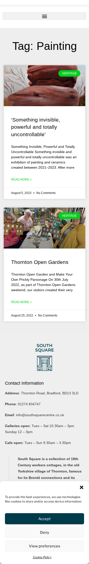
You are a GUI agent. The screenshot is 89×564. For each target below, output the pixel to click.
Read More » (21, 179)
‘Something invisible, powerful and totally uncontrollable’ (35, 127)
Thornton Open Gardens (39, 262)
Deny (44, 532)
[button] (81, 487)
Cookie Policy (42, 557)
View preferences (44, 546)
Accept (44, 519)
